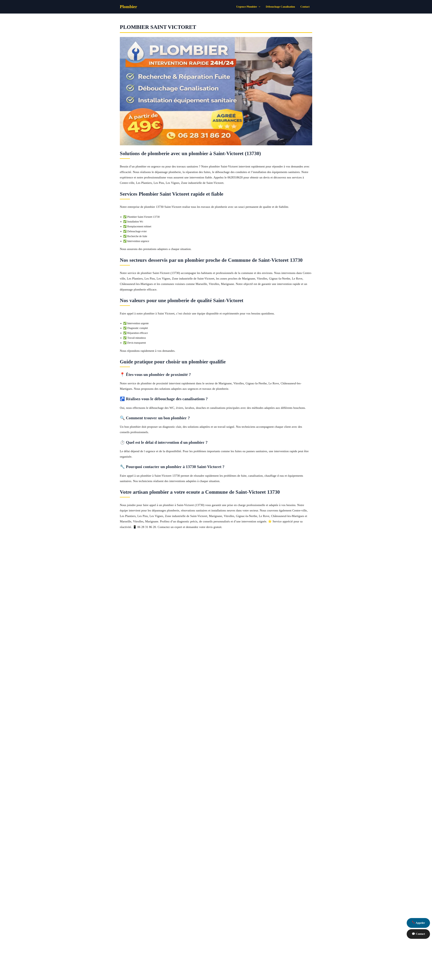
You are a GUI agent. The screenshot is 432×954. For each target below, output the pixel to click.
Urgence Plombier (246, 6)
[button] (258, 7)
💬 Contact (418, 933)
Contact (304, 6)
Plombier (128, 6)
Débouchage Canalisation (280, 6)
